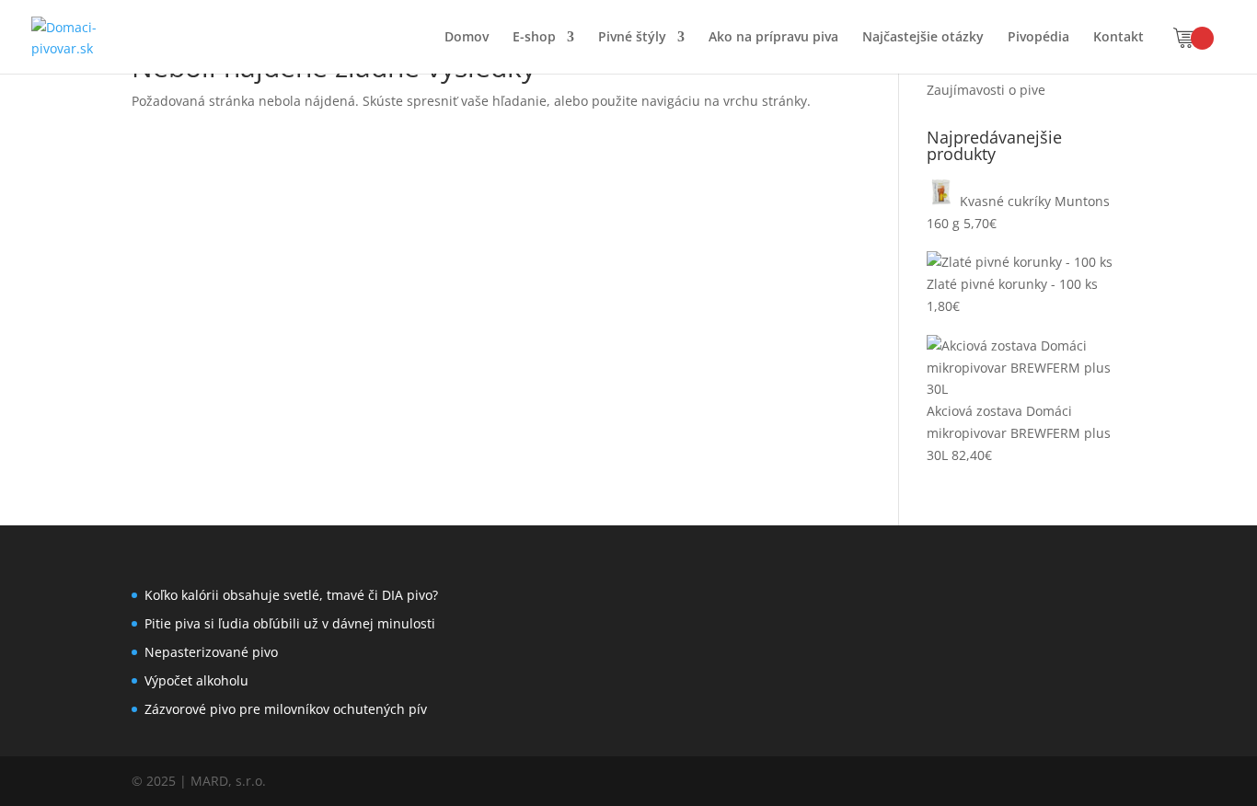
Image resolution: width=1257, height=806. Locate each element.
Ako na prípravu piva (773, 37)
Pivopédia (1038, 37)
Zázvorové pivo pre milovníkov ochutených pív (285, 709)
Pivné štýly (632, 37)
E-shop (534, 37)
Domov (466, 37)
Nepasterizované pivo (211, 652)
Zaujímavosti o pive (986, 89)
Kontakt (1118, 37)
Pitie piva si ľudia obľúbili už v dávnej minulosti (289, 623)
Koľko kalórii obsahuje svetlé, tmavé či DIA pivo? (291, 595)
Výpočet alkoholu (196, 680)
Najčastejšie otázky (923, 37)
